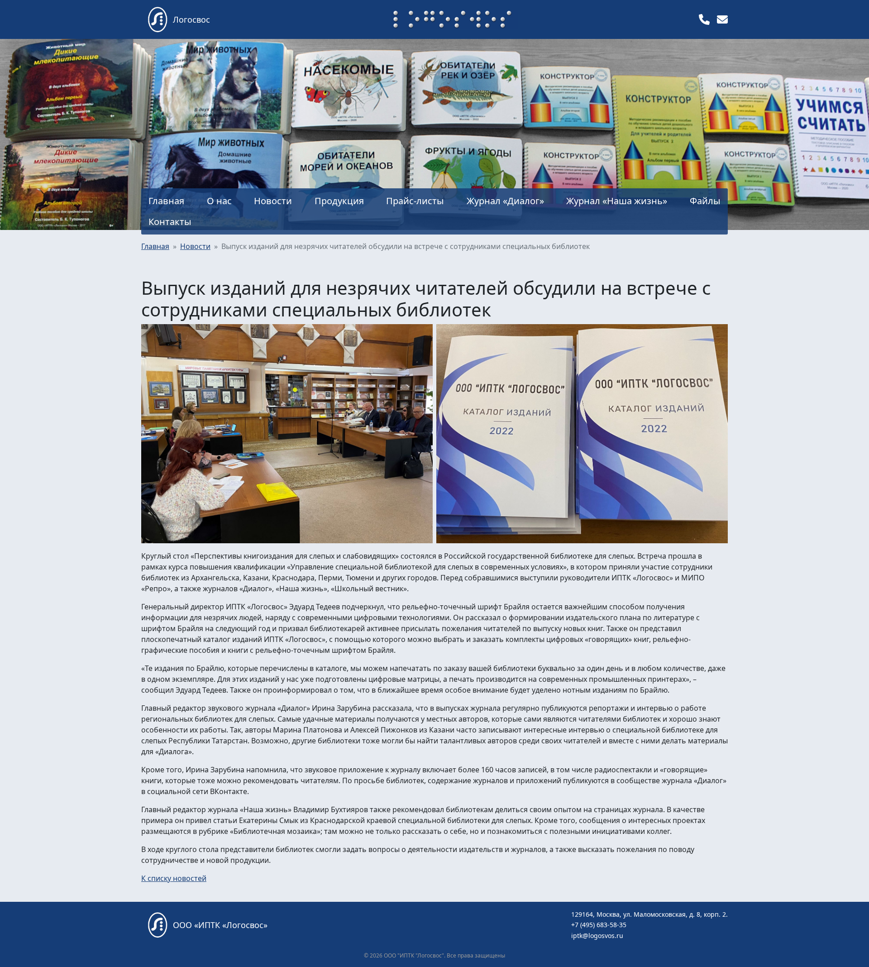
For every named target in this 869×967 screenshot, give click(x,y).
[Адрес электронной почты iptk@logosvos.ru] (722, 19)
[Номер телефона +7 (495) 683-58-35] (704, 19)
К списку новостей (173, 878)
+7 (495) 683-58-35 (598, 924)
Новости (195, 246)
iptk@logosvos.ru (597, 935)
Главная (155, 246)
